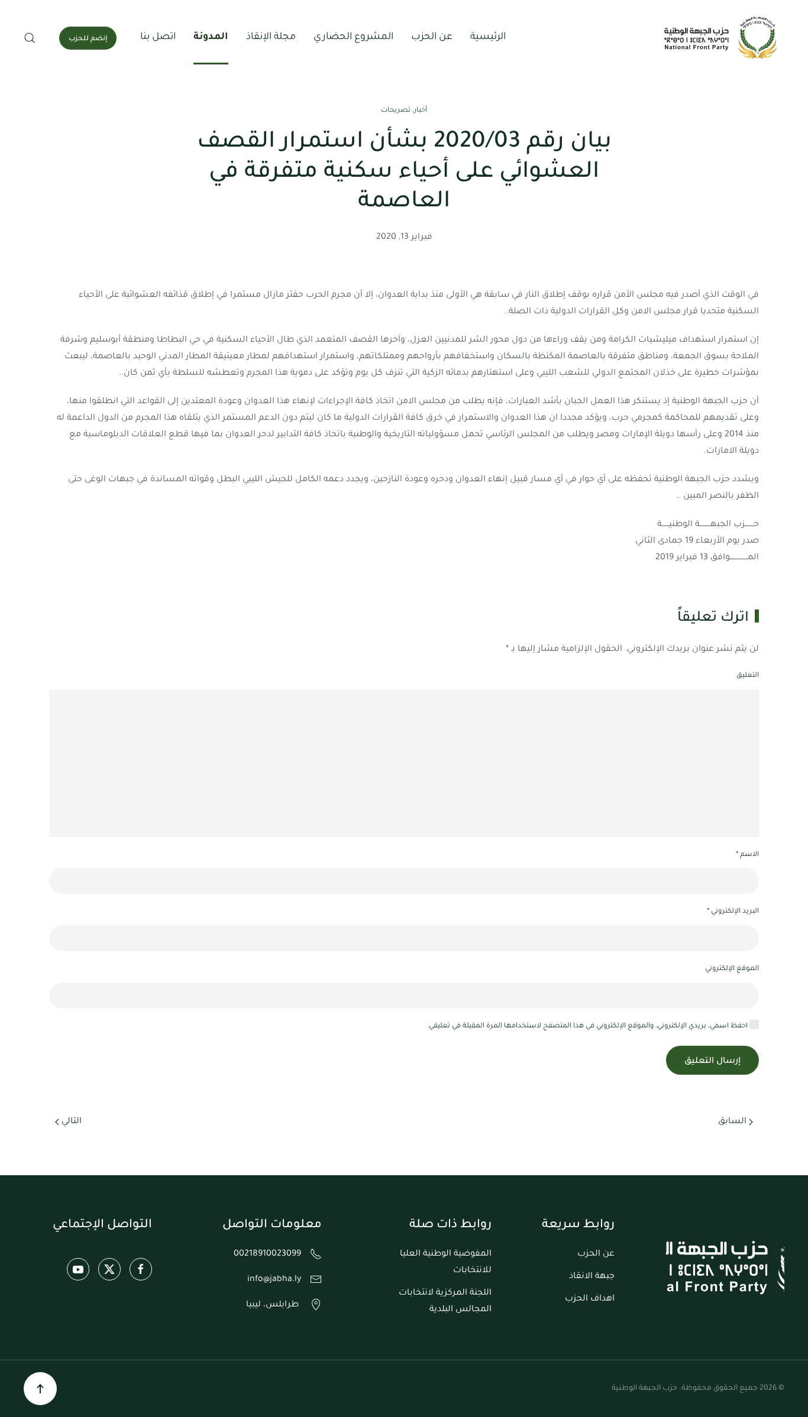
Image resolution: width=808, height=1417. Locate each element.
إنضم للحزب (88, 39)
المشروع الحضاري (353, 37)
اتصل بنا (158, 37)
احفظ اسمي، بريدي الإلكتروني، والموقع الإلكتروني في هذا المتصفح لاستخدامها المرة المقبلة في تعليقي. (588, 1026)
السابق (732, 1122)
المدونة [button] (210, 37)
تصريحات (396, 111)
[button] (29, 38)
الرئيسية (488, 37)
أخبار (420, 111)
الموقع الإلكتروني (732, 969)
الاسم (747, 855)
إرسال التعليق (712, 1061)
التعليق (747, 676)
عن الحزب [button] (432, 37)
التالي (72, 1122)
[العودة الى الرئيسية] (722, 38)
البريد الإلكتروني (733, 912)
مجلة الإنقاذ (271, 37)
